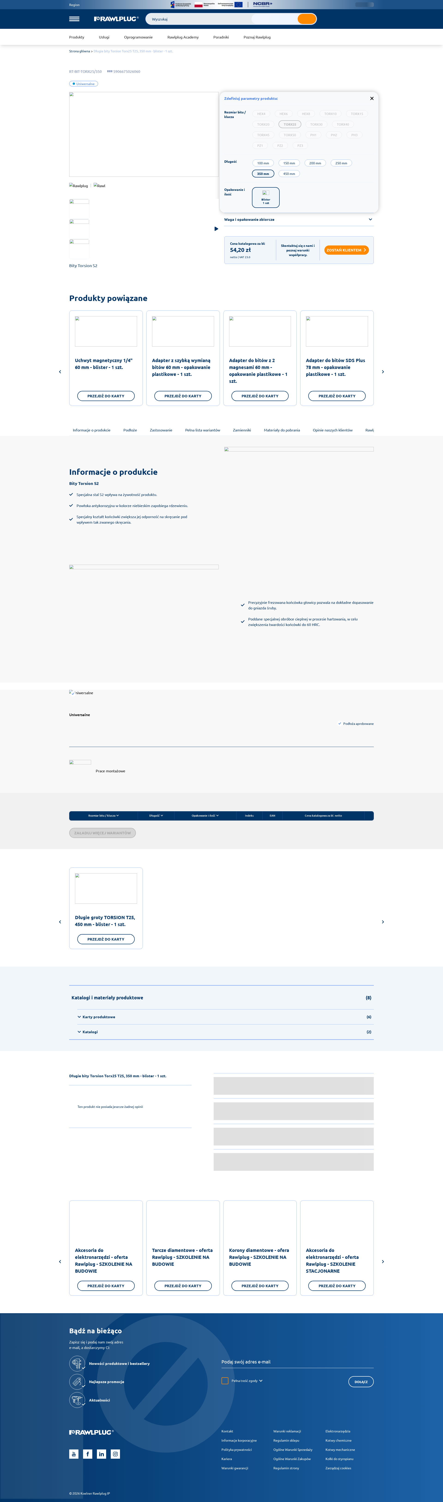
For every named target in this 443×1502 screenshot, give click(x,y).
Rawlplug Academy (183, 37)
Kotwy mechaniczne (340, 1449)
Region (74, 5)
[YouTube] (73, 1454)
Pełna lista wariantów (202, 430)
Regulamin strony (286, 1468)
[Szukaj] (307, 19)
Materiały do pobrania (282, 430)
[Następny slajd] (383, 372)
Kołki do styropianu (339, 1459)
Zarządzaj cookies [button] (338, 1468)
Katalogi (227, 1031)
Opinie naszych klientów (333, 430)
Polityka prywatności (237, 1449)
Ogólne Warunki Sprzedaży (292, 1449)
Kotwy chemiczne (339, 1440)
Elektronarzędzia (338, 1431)
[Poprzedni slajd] (60, 372)
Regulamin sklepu (286, 1440)
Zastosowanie (161, 430)
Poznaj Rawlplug (257, 37)
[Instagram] (115, 1454)
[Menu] (74, 19)
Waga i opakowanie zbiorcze (249, 219)
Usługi (104, 37)
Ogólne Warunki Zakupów (292, 1459)
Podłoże (130, 430)
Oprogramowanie (138, 37)
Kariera (227, 1459)
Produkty (76, 37)
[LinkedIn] (101, 1454)
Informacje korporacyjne (239, 1440)
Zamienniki (242, 430)
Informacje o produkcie (92, 430)
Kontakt (227, 1431)
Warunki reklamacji (287, 1431)
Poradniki (221, 37)
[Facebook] (87, 1454)
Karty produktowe (227, 1016)
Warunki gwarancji (235, 1468)
